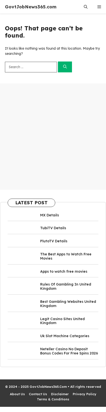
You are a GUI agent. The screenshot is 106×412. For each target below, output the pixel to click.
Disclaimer (60, 394)
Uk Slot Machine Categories (64, 336)
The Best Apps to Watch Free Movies (65, 256)
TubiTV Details (53, 228)
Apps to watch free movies (63, 271)
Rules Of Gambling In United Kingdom (65, 286)
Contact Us (38, 394)
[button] (85, 7)
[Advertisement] (53, 136)
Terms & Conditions (53, 399)
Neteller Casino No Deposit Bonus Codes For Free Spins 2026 (69, 351)
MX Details (49, 215)
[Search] (65, 67)
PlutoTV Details (53, 241)
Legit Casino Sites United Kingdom (62, 321)
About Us (17, 394)
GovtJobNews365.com (30, 7)
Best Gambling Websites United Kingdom (68, 303)
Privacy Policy (84, 394)
